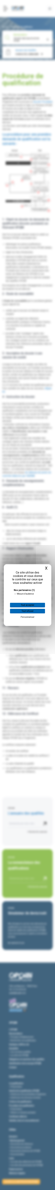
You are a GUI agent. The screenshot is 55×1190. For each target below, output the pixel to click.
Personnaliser (27, 617)
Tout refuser (28, 611)
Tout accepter (27, 605)
